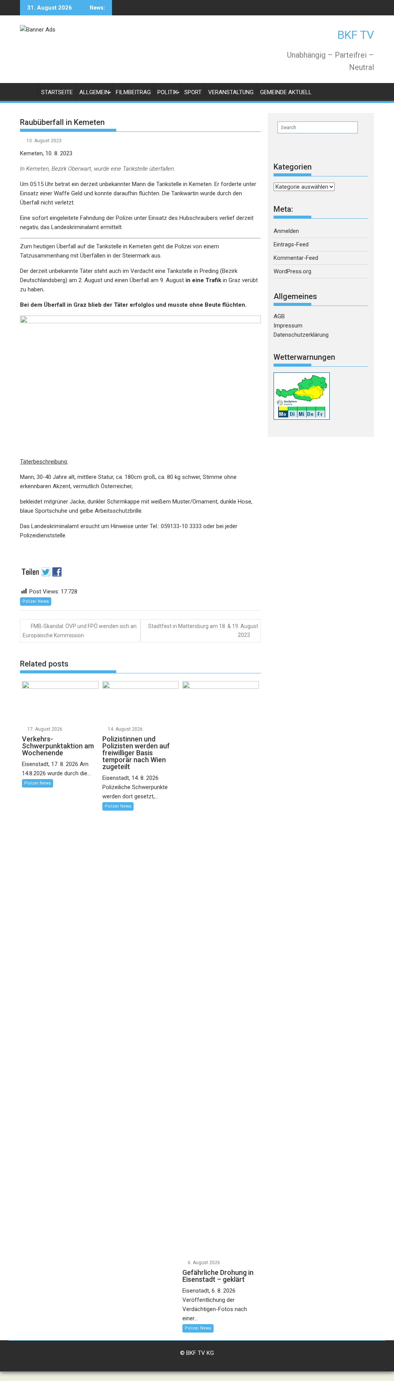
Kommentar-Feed (296, 257)
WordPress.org (292, 271)
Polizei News (35, 601)
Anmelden (286, 231)
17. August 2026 (44, 729)
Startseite (57, 92)
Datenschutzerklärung (301, 334)
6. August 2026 (204, 1262)
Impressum (288, 325)
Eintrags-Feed (291, 244)
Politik (167, 92)
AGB (279, 316)
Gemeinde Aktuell (286, 92)
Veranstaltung (231, 92)
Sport (193, 92)
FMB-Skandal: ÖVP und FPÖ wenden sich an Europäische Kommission (80, 630)
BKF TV (355, 35)
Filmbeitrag (133, 92)
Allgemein (94, 92)
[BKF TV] (27, 91)
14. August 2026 (125, 729)
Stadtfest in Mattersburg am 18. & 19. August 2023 (203, 630)
